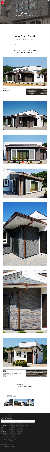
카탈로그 (10, 429)
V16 (9, 425)
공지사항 (18, 433)
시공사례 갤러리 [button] (23, 26)
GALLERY (3, 427)
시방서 (17, 429)
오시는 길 (22, 431)
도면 (13, 429)
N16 (12, 425)
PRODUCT (3, 425)
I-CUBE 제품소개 (12, 431)
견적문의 (10, 433)
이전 (5, 396)
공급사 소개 (18, 431)
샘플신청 (14, 433)
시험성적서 (21, 429)
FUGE (23, 425)
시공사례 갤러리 (11, 427)
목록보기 (9, 396)
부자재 (26, 425)
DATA (2, 429)
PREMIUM (16, 425)
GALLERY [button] (10, 26)
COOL (20, 425)
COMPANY (3, 431)
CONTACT (3, 433)
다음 (14, 396)
